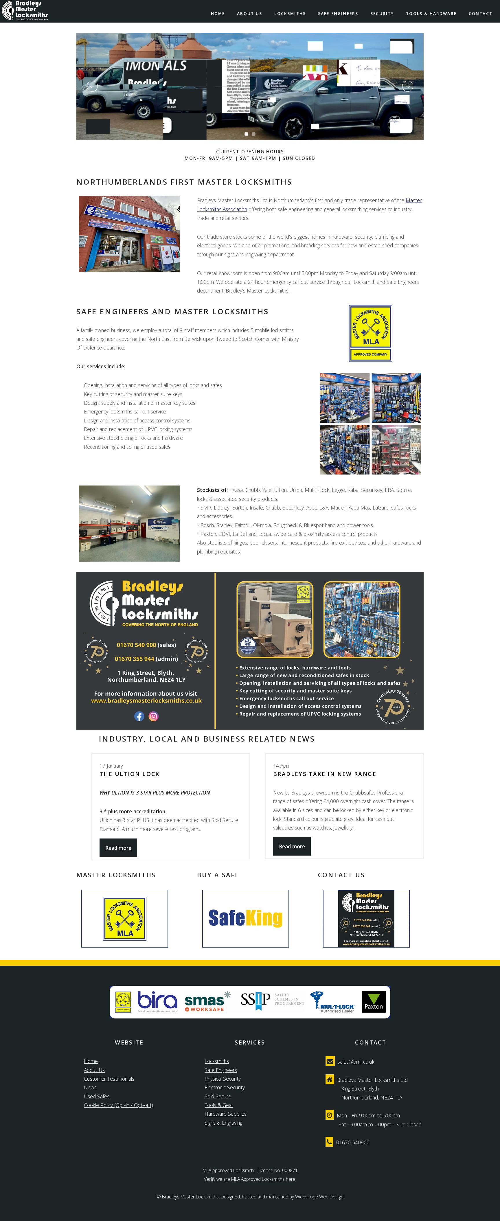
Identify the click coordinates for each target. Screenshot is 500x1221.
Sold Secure (218, 1096)
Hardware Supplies (226, 1113)
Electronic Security (225, 1087)
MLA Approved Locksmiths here (263, 1179)
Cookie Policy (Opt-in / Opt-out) (118, 1105)
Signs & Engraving (223, 1122)
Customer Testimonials (109, 1078)
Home (218, 13)
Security (382, 13)
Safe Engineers (338, 13)
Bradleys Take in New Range (324, 774)
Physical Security (223, 1078)
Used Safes (96, 1096)
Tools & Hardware (431, 13)
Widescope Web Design (319, 1197)
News (90, 1087)
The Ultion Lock (130, 774)
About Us (249, 13)
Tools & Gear (219, 1105)
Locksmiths (290, 13)
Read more (118, 847)
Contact (480, 13)
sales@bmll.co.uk (356, 1061)
